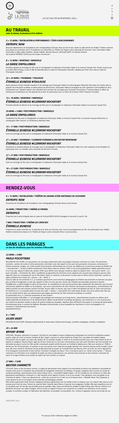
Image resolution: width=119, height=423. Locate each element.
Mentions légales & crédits (66, 415)
